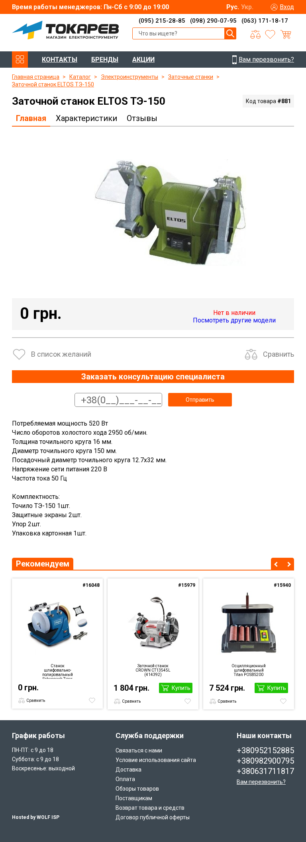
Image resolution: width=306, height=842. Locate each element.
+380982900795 (265, 761)
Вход (287, 7)
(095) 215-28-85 (162, 20)
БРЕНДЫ (104, 59)
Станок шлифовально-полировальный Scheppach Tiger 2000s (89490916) (57, 671)
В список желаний (61, 354)
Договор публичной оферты (153, 817)
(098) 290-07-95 (213, 20)
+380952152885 (265, 750)
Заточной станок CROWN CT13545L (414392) (153, 670)
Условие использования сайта (156, 760)
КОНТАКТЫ (59, 59)
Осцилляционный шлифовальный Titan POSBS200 (248, 670)
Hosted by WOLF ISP (35, 817)
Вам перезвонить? (261, 782)
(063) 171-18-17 (264, 20)
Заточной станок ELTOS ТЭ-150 (53, 84)
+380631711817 (265, 771)
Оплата (125, 779)
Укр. (247, 7)
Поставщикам (134, 798)
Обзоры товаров (137, 788)
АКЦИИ (143, 59)
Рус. (232, 7)
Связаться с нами (139, 750)
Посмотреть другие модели (234, 320)
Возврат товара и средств (150, 808)
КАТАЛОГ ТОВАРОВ (20, 59)
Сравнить (278, 354)
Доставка (128, 769)
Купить (181, 688)
